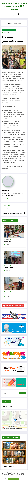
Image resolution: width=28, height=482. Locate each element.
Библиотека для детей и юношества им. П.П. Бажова (14, 6)
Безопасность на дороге (11, 294)
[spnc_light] (18, 14)
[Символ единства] (14, 257)
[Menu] (9, 14)
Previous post (6, 205)
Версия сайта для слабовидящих (14, 305)
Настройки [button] (4, 478)
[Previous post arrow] (24, 207)
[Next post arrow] (24, 213)
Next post (5, 211)
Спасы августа (8, 466)
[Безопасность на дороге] (14, 284)
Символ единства (9, 267)
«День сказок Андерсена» (12, 214)
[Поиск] (14, 14)
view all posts (6, 199)
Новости (13, 29)
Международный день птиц (13, 208)
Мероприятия (6, 29)
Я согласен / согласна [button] (13, 478)
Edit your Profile (7, 195)
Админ (6, 190)
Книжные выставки (8, 442)
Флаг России (7, 241)
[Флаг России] (14, 231)
